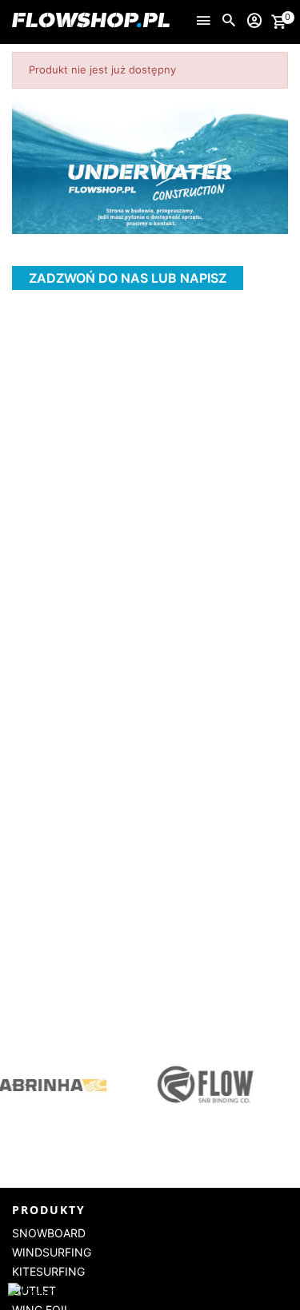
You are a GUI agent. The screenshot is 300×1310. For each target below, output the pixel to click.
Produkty (49, 1209)
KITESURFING (48, 1271)
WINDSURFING (51, 1252)
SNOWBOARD (49, 1233)
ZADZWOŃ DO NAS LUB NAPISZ (127, 278)
